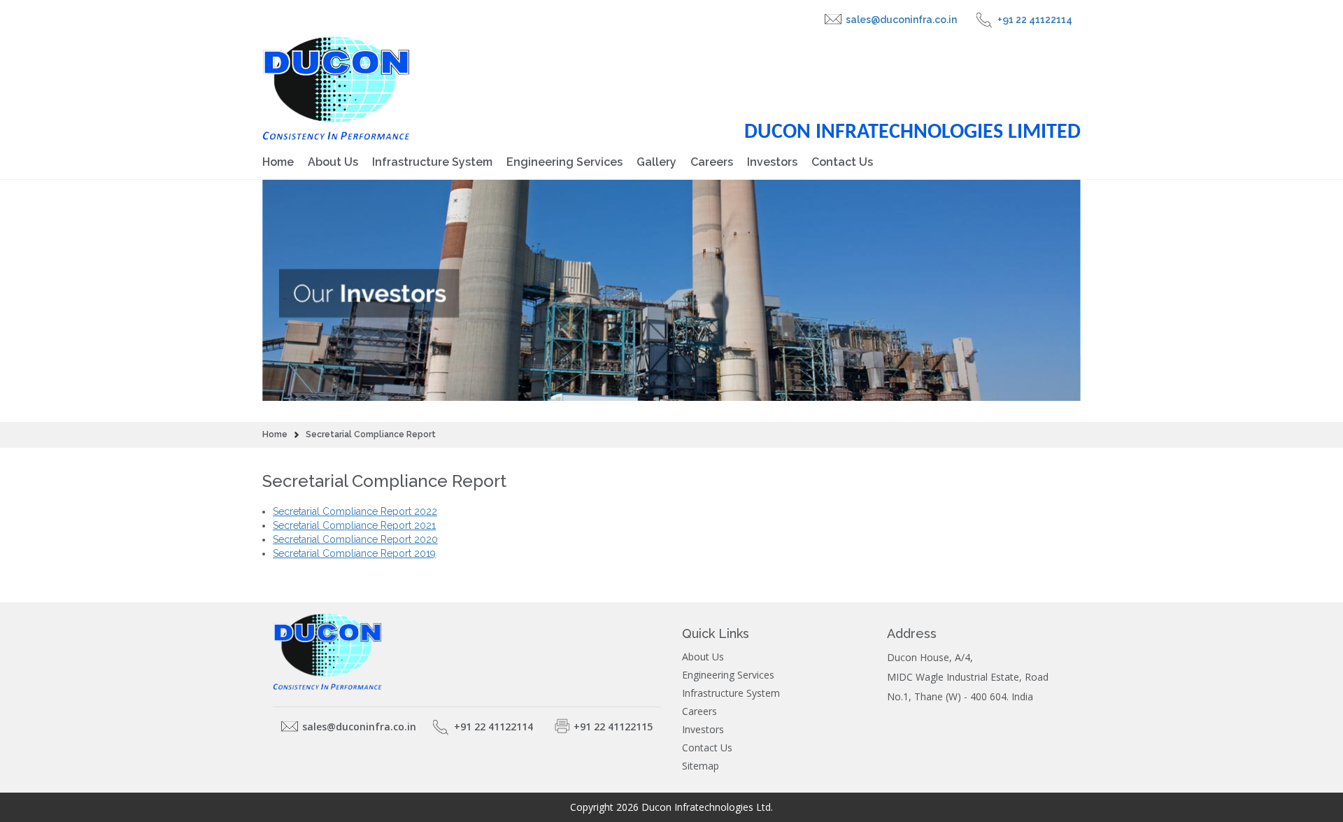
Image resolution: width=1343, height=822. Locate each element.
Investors (772, 162)
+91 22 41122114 (1034, 19)
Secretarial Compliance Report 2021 (354, 525)
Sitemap (700, 766)
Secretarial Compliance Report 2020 (355, 539)
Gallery (656, 162)
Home (278, 162)
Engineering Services (564, 162)
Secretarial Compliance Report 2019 (354, 553)
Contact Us (842, 162)
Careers (711, 162)
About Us (333, 162)
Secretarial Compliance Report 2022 (355, 511)
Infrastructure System (432, 162)
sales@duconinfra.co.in (901, 19)
